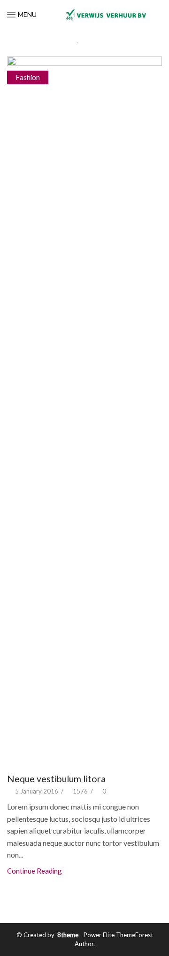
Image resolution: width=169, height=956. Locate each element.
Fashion (27, 77)
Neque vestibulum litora (56, 778)
